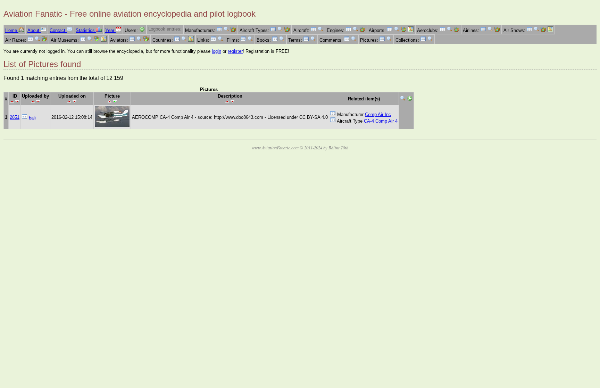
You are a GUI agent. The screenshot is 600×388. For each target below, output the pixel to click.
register (235, 51)
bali (32, 118)
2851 (14, 117)
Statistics (86, 30)
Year (110, 30)
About (34, 30)
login (216, 51)
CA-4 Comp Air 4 (381, 121)
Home (11, 30)
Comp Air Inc (378, 114)
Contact (58, 30)
